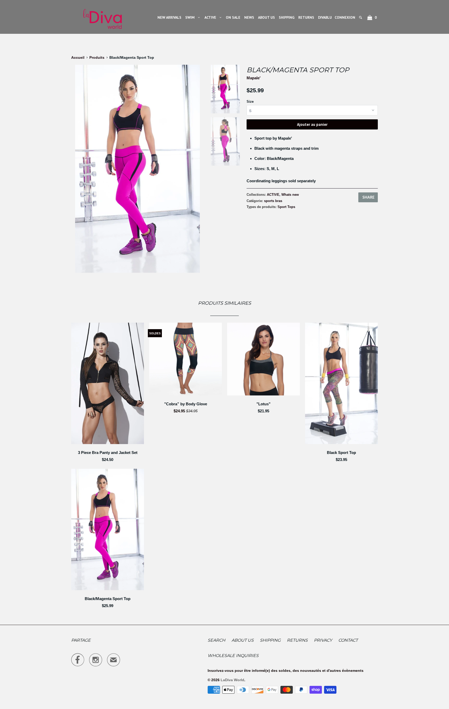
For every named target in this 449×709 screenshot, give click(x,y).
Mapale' (254, 78)
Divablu (325, 17)
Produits (96, 57)
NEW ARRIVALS (169, 17)
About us (243, 640)
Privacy (323, 640)
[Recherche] (361, 17)
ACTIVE (211, 17)
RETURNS (306, 17)
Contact (348, 640)
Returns (297, 640)
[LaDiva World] (102, 16)
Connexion (345, 17)
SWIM (191, 17)
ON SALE (233, 17)
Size (250, 101)
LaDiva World (232, 680)
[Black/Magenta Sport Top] (137, 169)
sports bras (273, 201)
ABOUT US (266, 17)
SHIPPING (286, 17)
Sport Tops (286, 207)
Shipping (270, 640)
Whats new (290, 195)
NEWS (249, 17)
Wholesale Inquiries (233, 655)
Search (216, 640)
